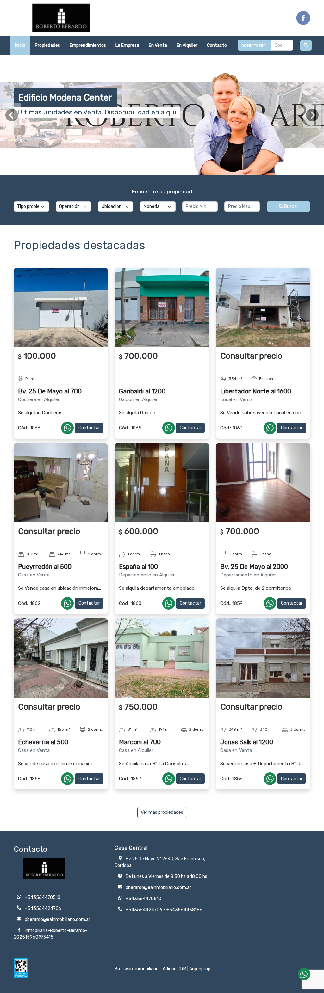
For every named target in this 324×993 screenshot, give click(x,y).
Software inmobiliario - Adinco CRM (150, 969)
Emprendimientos (88, 45)
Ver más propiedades (162, 812)
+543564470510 (143, 898)
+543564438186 (184, 909)
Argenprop (199, 969)
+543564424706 (144, 909)
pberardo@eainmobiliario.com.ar (158, 887)
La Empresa (127, 45)
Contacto (217, 45)
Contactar (89, 427)
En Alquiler (187, 45)
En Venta (158, 45)
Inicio (20, 45)
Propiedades (47, 45)
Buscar (290, 206)
